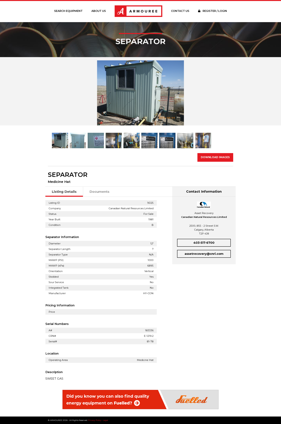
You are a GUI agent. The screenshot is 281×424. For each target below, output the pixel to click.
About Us (98, 11)
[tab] (64, 192)
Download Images (215, 157)
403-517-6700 (203, 243)
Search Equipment (68, 11)
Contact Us (180, 11)
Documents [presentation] (99, 192)
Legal (105, 420)
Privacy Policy (94, 420)
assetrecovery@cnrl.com (204, 254)
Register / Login (214, 11)
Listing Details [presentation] (64, 192)
